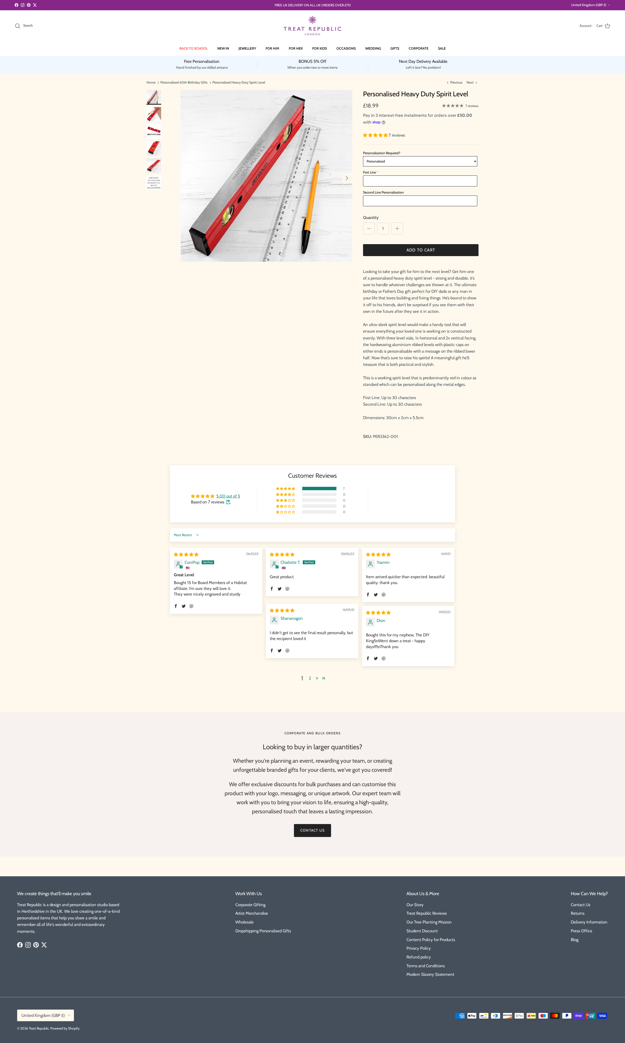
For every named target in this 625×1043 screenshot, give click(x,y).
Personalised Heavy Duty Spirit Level (238, 82)
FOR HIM (272, 48)
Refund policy (418, 957)
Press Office (581, 930)
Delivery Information (589, 922)
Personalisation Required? (381, 153)
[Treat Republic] (312, 25)
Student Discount (422, 930)
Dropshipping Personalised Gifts (263, 930)
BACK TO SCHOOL (193, 48)
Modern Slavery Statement (430, 974)
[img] (186, 554)
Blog (574, 939)
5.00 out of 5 (228, 496)
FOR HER (296, 48)
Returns (577, 913)
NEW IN (223, 48)
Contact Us (580, 904)
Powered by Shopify (65, 1028)
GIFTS (394, 48)
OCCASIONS (346, 48)
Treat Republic (39, 1028)
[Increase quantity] (397, 228)
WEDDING (373, 48)
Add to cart (420, 250)
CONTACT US (312, 830)
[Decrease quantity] (369, 228)
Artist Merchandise (251, 913)
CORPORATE (418, 48)
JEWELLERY (247, 48)
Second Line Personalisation (383, 192)
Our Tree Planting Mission (429, 922)
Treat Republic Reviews (426, 913)
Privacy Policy (418, 948)
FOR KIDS (319, 48)
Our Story (415, 904)
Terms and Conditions (425, 965)
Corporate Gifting (250, 904)
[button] (376, 135)
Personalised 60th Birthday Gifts (184, 82)
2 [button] (310, 678)
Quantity (371, 217)
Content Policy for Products (430, 939)
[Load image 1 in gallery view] (266, 176)
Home (151, 82)
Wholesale (244, 922)
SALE (442, 48)
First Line (369, 172)
